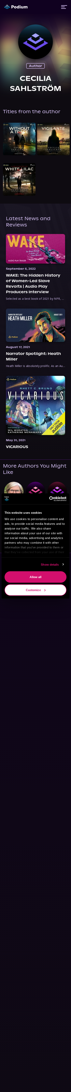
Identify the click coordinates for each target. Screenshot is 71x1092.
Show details (50, 564)
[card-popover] (19, 139)
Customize (33, 589)
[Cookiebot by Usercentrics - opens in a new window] (50, 498)
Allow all (36, 577)
